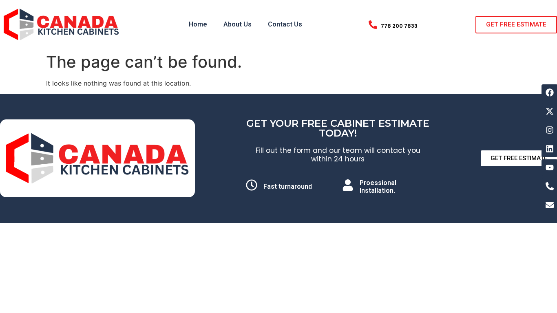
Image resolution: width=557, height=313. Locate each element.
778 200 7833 (399, 26)
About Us (237, 24)
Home (198, 24)
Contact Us (285, 24)
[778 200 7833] (373, 24)
